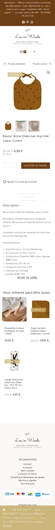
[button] (48, 72)
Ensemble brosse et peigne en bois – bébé (14, 331)
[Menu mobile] (34, 51)
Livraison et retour (27, 474)
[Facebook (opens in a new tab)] (23, 22)
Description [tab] (27, 197)
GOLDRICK (8, 325)
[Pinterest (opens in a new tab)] (28, 22)
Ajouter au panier (35, 166)
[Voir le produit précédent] (5, 64)
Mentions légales (28, 480)
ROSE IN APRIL (38, 325)
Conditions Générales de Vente (27, 477)
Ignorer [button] (7, 526)
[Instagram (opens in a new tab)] (32, 22)
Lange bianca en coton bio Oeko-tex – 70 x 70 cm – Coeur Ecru (13, 384)
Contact (27, 464)
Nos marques (28, 484)
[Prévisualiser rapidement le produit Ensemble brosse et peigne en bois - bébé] (25, 302)
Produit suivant (40, 64)
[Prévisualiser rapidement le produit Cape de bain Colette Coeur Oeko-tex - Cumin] (51, 302)
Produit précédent (16, 64)
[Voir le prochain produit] (50, 64)
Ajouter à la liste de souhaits (22, 182)
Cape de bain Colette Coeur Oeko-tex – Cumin (40, 331)
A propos (27, 468)
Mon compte (27, 471)
